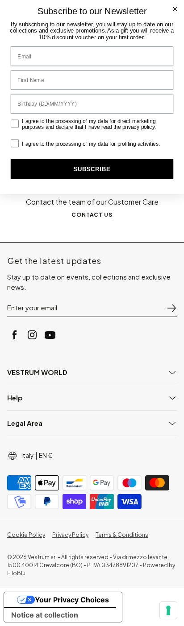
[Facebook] (14, 335)
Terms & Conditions (122, 534)
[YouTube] (50, 335)
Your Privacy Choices (72, 599)
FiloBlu (16, 573)
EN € (46, 455)
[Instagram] (32, 335)
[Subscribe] (171, 308)
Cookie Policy (26, 534)
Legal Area (24, 423)
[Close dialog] (175, 9)
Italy (27, 455)
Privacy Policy (70, 534)
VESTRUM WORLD (37, 372)
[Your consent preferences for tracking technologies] (168, 610)
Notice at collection (44, 614)
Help (15, 397)
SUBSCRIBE (92, 169)
